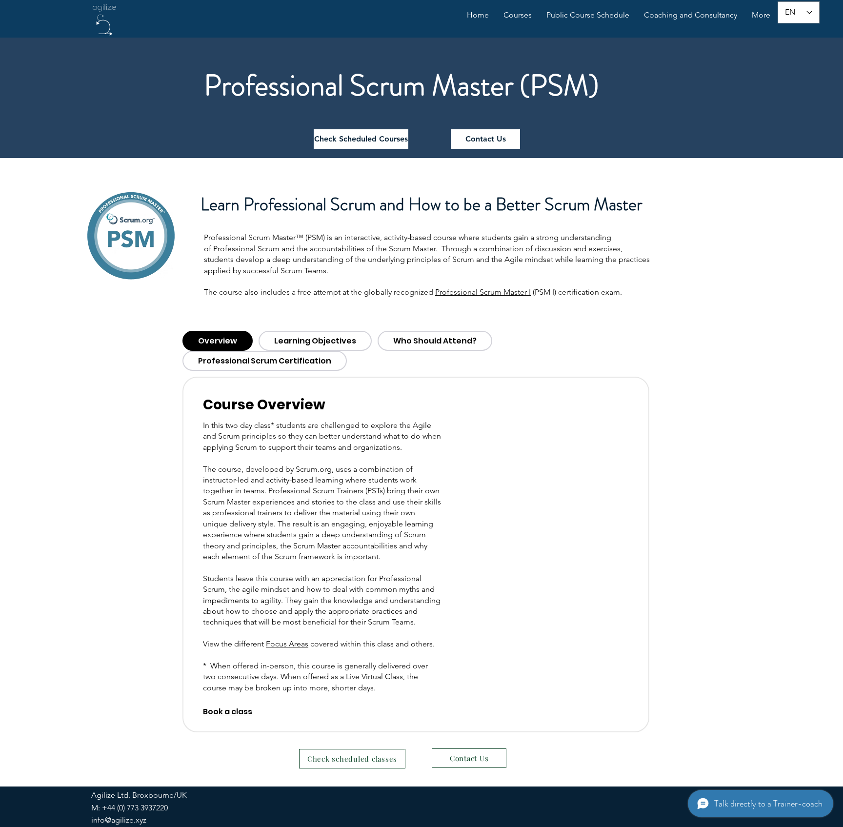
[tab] (217, 341)
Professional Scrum (246, 248)
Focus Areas (287, 643)
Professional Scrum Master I (483, 292)
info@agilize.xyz (118, 820)
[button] (690, 15)
